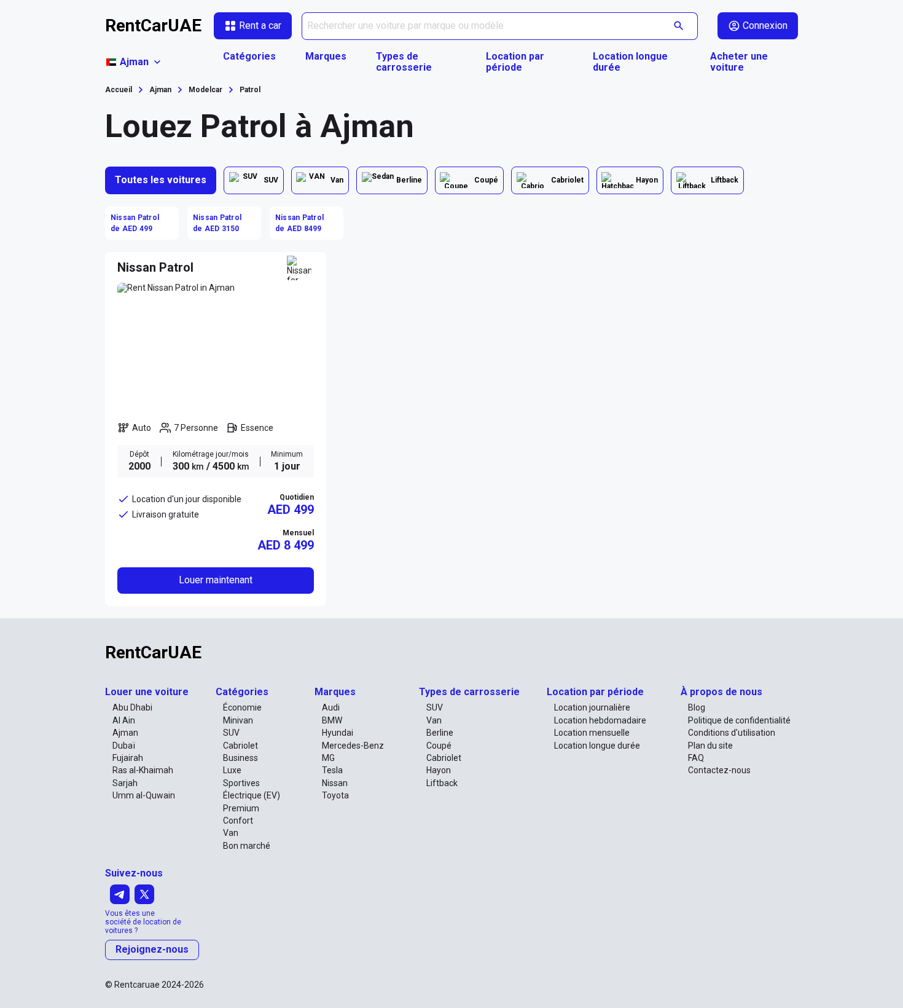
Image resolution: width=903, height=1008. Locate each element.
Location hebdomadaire (600, 720)
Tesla (332, 770)
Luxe (232, 770)
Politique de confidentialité (739, 720)
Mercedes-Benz (353, 745)
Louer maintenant (215, 580)
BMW (332, 720)
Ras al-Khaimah (142, 770)
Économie (242, 707)
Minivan (238, 720)
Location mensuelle (592, 733)
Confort (238, 820)
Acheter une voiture (739, 62)
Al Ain (123, 720)
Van (230, 833)
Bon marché (246, 846)
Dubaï (123, 745)
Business (240, 758)
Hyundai (337, 733)
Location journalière (592, 707)
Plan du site (710, 745)
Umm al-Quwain (143, 795)
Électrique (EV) (251, 795)
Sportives (241, 783)
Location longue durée (630, 62)
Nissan (335, 783)
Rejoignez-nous (152, 949)
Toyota (335, 795)
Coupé (439, 745)
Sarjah (125, 783)
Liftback (442, 783)
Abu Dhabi (132, 707)
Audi (331, 707)
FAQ (696, 758)
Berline (439, 733)
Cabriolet (240, 745)
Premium (241, 808)
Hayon (438, 770)
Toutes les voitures (160, 180)
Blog (696, 707)
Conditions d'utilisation (731, 733)
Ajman (125, 733)
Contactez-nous (719, 770)
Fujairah (127, 758)
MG (328, 758)
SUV (231, 733)
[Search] (679, 26)
